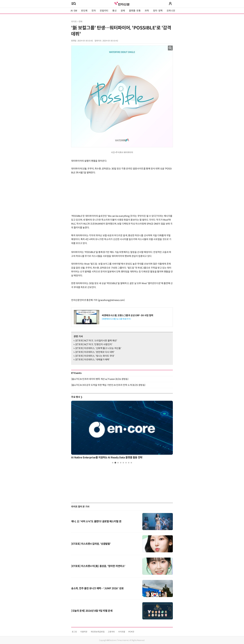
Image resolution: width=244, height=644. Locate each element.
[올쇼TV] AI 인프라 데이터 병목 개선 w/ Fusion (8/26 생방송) (99, 379)
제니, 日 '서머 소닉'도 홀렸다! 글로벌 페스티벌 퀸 (96, 521)
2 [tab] (115, 462)
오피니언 (171, 10)
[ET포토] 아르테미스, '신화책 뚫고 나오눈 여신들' (98, 348)
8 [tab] (131, 462)
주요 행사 (76, 397)
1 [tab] (112, 462)
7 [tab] (128, 462)
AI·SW (74, 10)
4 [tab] (120, 462)
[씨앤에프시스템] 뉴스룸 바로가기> (116, 319)
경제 (123, 10)
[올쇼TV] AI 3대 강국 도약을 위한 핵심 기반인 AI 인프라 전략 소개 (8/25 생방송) (108, 385)
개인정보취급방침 (97, 632)
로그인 (74, 632)
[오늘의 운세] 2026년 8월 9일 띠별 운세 (91, 610)
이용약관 (83, 632)
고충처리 (111, 632)
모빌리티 (104, 10)
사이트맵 (121, 632)
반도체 (84, 10)
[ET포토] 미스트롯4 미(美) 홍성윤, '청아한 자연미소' (98, 566)
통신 (114, 10)
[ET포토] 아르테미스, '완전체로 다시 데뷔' (95, 352)
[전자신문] (122, 3)
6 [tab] (126, 462)
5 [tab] (123, 462)
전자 (94, 10)
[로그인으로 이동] (170, 3)
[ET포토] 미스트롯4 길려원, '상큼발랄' (91, 543)
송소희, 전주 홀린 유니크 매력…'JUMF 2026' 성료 (97, 588)
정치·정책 (158, 10)
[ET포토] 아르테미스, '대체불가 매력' (92, 359)
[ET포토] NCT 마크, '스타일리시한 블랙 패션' (96, 340)
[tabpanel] (122, 430)
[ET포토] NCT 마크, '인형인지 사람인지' (93, 344)
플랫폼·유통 (135, 10)
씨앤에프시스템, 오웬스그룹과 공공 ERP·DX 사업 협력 (127, 315)
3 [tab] (118, 462)
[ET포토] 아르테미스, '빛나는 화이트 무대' (95, 356)
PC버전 (131, 632)
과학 (147, 10)
